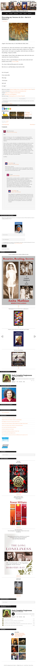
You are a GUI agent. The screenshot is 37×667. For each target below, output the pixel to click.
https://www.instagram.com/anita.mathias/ (13, 92)
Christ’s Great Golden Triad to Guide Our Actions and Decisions (12, 425)
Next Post (32, 124)
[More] (10, 109)
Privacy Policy (31, 665)
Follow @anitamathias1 (5, 412)
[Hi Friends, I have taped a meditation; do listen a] (22, 648)
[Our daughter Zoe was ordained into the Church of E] (14, 656)
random (7, 121)
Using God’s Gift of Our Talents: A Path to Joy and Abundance (12, 419)
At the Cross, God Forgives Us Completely (9, 417)
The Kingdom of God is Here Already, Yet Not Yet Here (11, 421)
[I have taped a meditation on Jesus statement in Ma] (22, 656)
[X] (4, 109)
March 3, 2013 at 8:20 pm (16, 191)
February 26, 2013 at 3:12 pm (13, 164)
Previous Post (6, 124)
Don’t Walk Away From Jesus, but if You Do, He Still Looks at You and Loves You (15, 434)
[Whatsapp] (8, 109)
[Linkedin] (6, 109)
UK (34, 89)
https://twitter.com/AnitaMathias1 (11, 94)
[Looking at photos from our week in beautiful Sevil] (14, 641)
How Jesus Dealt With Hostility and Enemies (9, 427)
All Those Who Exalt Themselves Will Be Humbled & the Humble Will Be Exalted (15, 423)
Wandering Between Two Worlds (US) (15, 96)
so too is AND (15, 61)
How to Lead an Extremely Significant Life (8, 432)
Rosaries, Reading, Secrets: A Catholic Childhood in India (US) (21, 89)
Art (6, 122)
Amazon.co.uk (18, 494)
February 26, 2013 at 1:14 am (12, 132)
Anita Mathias (10, 163)
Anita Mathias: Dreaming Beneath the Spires (18, 5)
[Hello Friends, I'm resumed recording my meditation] (22, 641)
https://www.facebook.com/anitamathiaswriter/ (18, 91)
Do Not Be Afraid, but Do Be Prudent (8, 429)
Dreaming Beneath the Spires (11, 665)
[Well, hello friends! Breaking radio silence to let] (14, 648)
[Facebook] (3, 109)
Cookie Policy (26, 665)
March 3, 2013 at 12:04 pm (14, 175)
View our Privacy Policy (7, 103)
